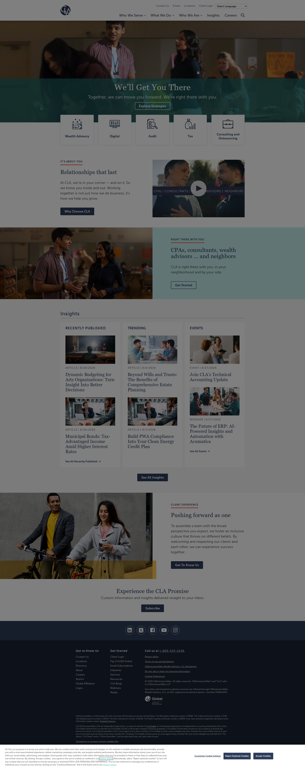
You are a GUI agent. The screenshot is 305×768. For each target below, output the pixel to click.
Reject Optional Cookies (237, 756)
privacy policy (106, 758)
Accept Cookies (263, 756)
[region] (152, 756)
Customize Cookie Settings (207, 756)
